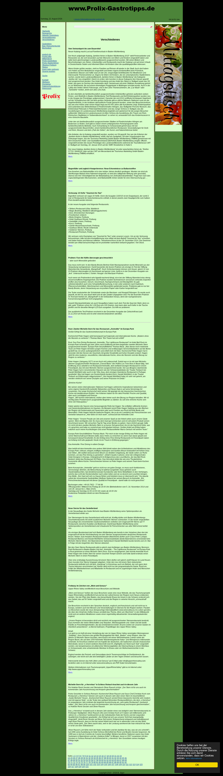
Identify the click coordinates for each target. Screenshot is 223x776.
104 (102, 764)
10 (87, 756)
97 (79, 764)
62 (107, 760)
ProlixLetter (47, 57)
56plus (45, 67)
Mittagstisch (47, 59)
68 (123, 760)
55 (89, 760)
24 (69, 758)
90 (120, 762)
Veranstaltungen (49, 37)
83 (102, 762)
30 (84, 758)
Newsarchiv (47, 33)
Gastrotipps (47, 44)
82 (100, 762)
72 (74, 762)
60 (102, 760)
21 (115, 756)
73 (77, 762)
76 (84, 762)
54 (87, 760)
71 (71, 762)
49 (74, 760)
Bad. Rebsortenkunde (51, 46)
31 (87, 758)
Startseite (46, 31)
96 (77, 764)
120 (83, 767)
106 (109, 764)
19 (110, 756)
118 (76, 767)
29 (82, 758)
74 (79, 762)
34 (95, 758)
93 (69, 764)
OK (197, 764)
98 (82, 764)
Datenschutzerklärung (51, 86)
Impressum (46, 88)
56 (92, 760)
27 (77, 758)
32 (89, 758)
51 (79, 760)
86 (110, 762)
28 (79, 758)
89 (118, 762)
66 (118, 760)
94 (71, 764)
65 (115, 760)
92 (126, 762)
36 (100, 758)
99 (84, 764)
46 (126, 758)
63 (110, 760)
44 (120, 758)
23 (121, 756)
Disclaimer (46, 84)
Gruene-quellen (48, 71)
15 (100, 756)
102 (94, 764)
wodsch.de (46, 54)
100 (87, 764)
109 (120, 764)
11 (90, 756)
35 (97, 758)
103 (98, 764)
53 (84, 760)
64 (113, 760)
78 (89, 762)
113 (134, 764)
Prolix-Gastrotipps (49, 61)
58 (97, 760)
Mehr (70, 156)
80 (95, 762)
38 (105, 758)
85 (107, 762)
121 (87, 767)
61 (105, 760)
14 (97, 756)
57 (95, 760)
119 (79, 767)
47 (69, 760)
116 (69, 767)
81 (97, 762)
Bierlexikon (46, 48)
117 (72, 767)
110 (123, 764)
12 (92, 756)
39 (107, 758)
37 (102, 758)
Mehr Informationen (194, 758)
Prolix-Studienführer (50, 63)
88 (115, 762)
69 (126, 760)
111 (127, 764)
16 (102, 756)
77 (87, 762)
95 (74, 764)
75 (82, 762)
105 (105, 764)
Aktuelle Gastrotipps (50, 35)
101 (91, 764)
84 (105, 762)
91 (123, 762)
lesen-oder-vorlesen (50, 69)
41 (113, 758)
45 (123, 758)
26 (74, 758)
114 (137, 764)
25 (71, 758)
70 (69, 762)
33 (92, 758)
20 (113, 756)
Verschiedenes (48, 40)
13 (95, 756)
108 (116, 764)
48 (71, 760)
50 (77, 760)
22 (118, 756)
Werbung (46, 82)
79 (92, 762)
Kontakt (45, 80)
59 (100, 760)
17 (105, 756)
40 (110, 758)
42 (115, 758)
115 (141, 764)
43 (118, 758)
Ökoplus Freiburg (49, 65)
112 (130, 764)
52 (82, 760)
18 (108, 756)
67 (120, 760)
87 (113, 762)
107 (113, 764)
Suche (44, 76)
